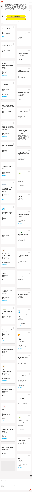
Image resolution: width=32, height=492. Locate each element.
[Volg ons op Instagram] (3, 480)
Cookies (2, 485)
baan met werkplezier (21, 142)
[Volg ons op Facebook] (1, 480)
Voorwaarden (15, 485)
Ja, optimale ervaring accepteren (16, 16)
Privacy (15, 484)
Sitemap (2, 484)
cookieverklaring (17, 13)
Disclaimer (2, 486)
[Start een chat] (30, 490)
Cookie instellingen (16, 21)
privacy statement (10, 13)
